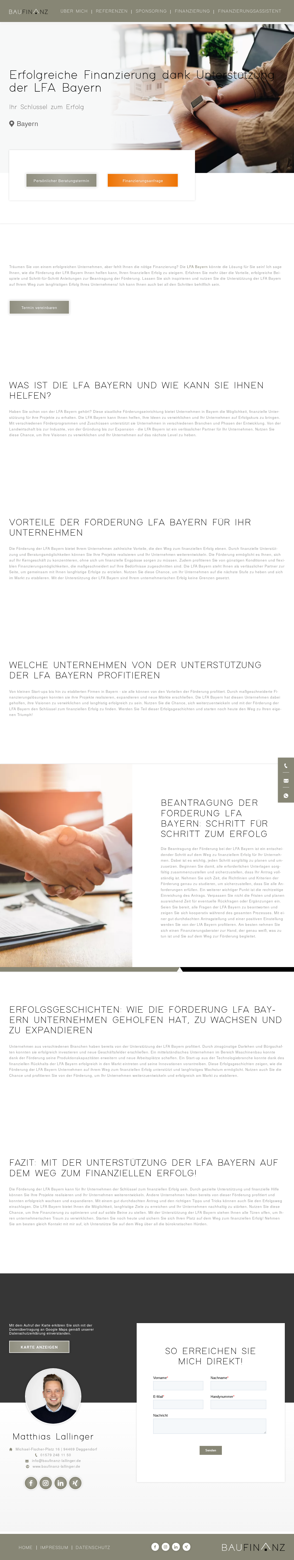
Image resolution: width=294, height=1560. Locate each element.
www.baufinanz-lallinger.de (56, 1466)
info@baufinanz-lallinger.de (56, 1460)
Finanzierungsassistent (249, 11)
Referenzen (112, 11)
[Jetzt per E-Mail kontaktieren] (286, 780)
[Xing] (75, 1483)
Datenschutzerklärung (27, 1333)
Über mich (74, 11)
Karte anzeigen (39, 1347)
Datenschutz (93, 1548)
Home (26, 1548)
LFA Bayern (197, 266)
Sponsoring (151, 11)
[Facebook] (31, 1483)
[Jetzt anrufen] (286, 764)
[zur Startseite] (28, 11)
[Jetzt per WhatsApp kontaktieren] (286, 794)
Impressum (54, 1548)
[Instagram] (45, 1483)
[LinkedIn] (60, 1483)
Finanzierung (192, 11)
